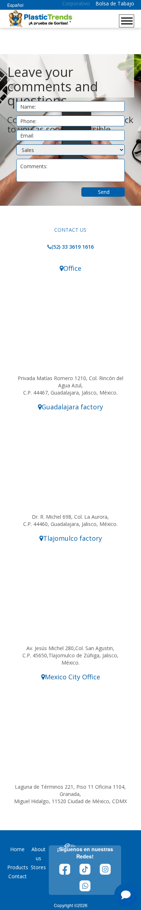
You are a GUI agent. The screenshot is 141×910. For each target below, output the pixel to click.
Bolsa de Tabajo (114, 3)
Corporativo (76, 3)
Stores (38, 867)
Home (17, 849)
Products (17, 867)
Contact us (70, 229)
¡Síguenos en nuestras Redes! (85, 852)
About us (38, 854)
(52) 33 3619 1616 (72, 246)
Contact (17, 876)
